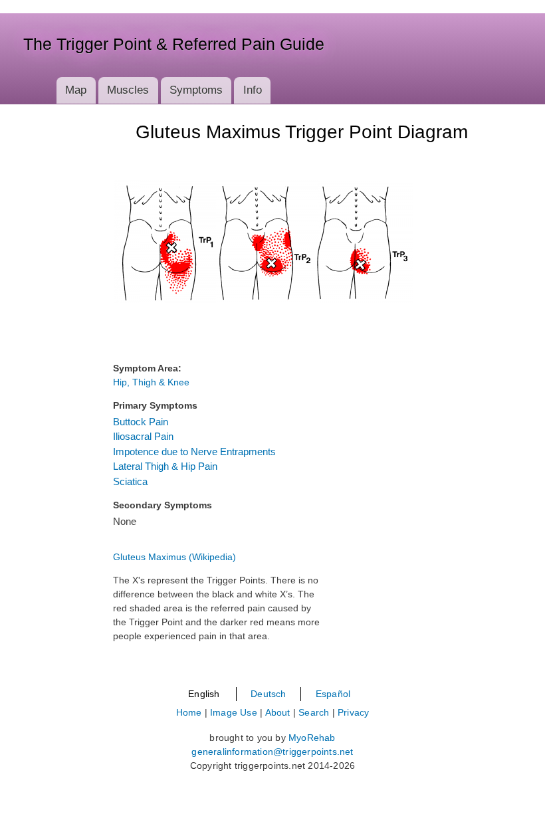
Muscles (128, 90)
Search (313, 712)
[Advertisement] (56, 350)
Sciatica (130, 481)
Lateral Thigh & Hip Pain (165, 466)
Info (252, 90)
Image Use (233, 712)
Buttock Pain (140, 421)
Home (189, 712)
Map (75, 90)
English (203, 693)
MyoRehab (312, 737)
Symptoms (196, 90)
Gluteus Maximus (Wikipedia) (174, 557)
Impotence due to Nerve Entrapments (194, 451)
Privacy (353, 712)
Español (333, 693)
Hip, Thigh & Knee (151, 382)
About (277, 712)
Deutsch (268, 693)
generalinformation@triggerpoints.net (272, 751)
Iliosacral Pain (143, 436)
